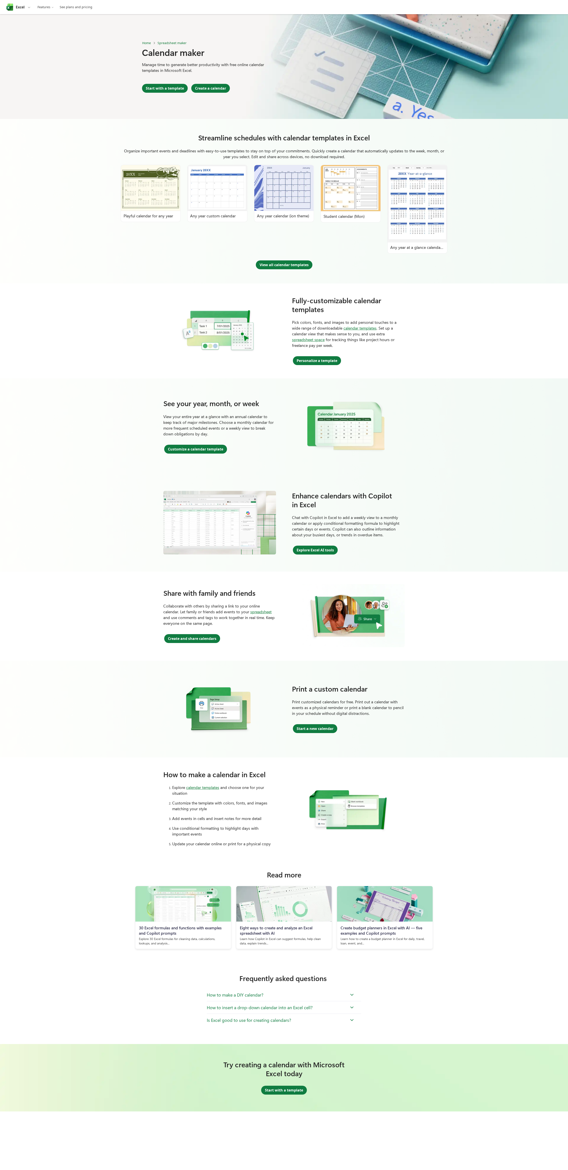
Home (146, 43)
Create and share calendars (192, 638)
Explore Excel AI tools (315, 550)
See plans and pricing (76, 7)
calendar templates (360, 328)
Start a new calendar (315, 728)
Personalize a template (317, 360)
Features (43, 7)
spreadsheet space (308, 339)
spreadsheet (261, 611)
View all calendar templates (284, 264)
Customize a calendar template (195, 449)
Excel (20, 7)
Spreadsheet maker (172, 43)
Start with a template (165, 88)
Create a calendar (210, 88)
